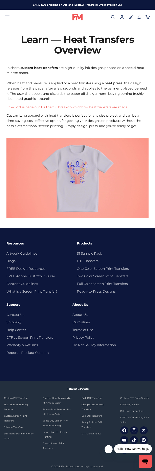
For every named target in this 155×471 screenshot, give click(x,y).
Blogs (11, 261)
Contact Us (15, 315)
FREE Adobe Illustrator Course (30, 276)
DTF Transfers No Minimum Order (19, 436)
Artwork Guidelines (21, 253)
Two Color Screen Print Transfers (102, 276)
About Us (80, 315)
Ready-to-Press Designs (96, 291)
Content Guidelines (22, 284)
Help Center (16, 330)
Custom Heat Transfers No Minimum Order (57, 400)
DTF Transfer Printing (131, 411)
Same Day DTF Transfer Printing (55, 434)
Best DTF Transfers (92, 415)
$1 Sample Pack (89, 253)
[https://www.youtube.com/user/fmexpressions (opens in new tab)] (124, 440)
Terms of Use (82, 330)
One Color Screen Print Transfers (103, 269)
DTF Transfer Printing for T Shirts (134, 420)
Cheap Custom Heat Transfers (93, 407)
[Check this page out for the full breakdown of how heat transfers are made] (67, 107)
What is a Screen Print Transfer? (32, 291)
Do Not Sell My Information (94, 345)
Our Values (81, 322)
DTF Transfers (87, 261)
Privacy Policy (83, 337)
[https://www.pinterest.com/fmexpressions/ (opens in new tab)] (144, 440)
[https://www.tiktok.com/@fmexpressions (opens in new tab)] (134, 440)
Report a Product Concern (27, 353)
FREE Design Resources (25, 269)
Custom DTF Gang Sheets (134, 398)
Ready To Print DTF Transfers (92, 425)
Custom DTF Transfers (16, 398)
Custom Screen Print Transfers (15, 418)
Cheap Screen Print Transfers (53, 446)
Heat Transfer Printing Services (16, 407)
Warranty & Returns (22, 345)
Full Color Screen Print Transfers (102, 284)
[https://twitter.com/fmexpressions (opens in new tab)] (144, 430)
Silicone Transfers (13, 427)
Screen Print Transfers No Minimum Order (56, 412)
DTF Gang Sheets (91, 433)
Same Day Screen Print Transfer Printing (55, 423)
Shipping (13, 322)
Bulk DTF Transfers (92, 398)
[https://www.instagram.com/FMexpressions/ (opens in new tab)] (134, 430)
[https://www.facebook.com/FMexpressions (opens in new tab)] (124, 430)
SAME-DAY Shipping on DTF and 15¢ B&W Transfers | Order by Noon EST (77, 4)
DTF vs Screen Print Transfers (29, 337)
